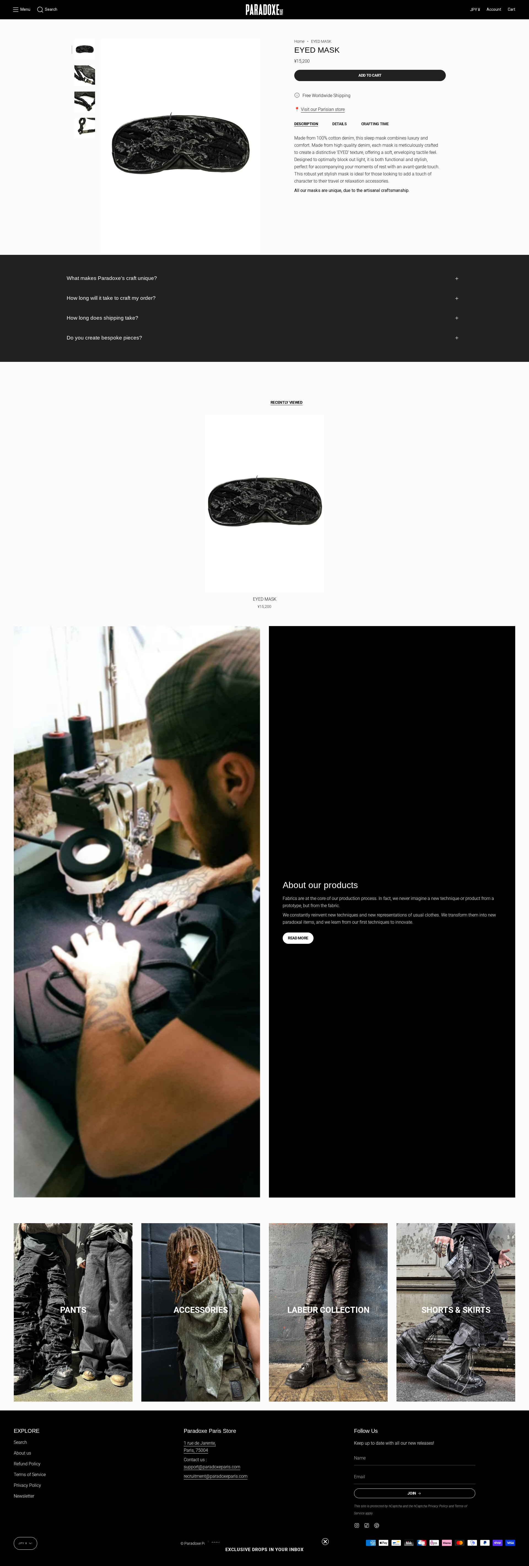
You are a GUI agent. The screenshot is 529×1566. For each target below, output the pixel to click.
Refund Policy (27, 1463)
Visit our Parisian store (323, 109)
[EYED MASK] (264, 504)
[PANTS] (73, 1304)
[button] (47, 9)
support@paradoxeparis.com (212, 1466)
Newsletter (24, 1496)
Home (299, 41)
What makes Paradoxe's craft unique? (112, 278)
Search (20, 1442)
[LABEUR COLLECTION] (328, 1304)
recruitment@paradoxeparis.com (215, 1476)
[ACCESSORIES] (201, 1304)
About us (22, 1453)
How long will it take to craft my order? (111, 298)
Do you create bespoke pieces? (104, 338)
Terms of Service (30, 1474)
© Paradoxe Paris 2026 (200, 1543)
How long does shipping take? (102, 318)
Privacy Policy (27, 1485)
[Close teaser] (325, 1541)
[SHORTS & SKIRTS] (456, 1304)
